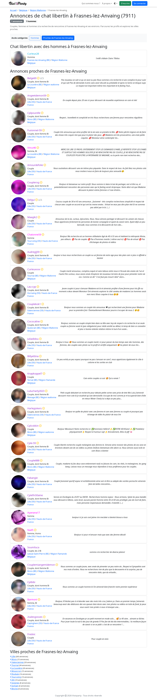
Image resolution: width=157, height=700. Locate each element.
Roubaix (15, 674)
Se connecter (140, 3)
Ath (13, 680)
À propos (106, 3)
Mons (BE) (32, 119)
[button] (115, 3)
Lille (13, 656)
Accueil (13, 10)
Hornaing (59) (33, 293)
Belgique (23, 10)
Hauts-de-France (44, 102)
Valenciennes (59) (35, 310)
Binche (14, 688)
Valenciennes (17, 662)
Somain (15, 685)
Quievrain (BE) (33, 328)
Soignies (15, 683)
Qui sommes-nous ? (91, 3)
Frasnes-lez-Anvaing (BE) (38, 60)
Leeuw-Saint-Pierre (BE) (38, 553)
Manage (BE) (33, 397)
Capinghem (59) (34, 623)
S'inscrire (125, 3)
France (30, 105)
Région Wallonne (38, 10)
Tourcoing (16, 677)
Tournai (15, 665)
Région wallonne (51, 84)
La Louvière (16, 668)
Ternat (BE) (32, 380)
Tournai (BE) (33, 275)
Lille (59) (31, 102)
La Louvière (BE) (34, 84)
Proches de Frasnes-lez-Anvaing (58, 38)
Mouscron (16, 671)
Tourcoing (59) (34, 241)
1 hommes (31, 21)
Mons (14, 659)
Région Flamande (47, 380)
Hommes (35, 38)
